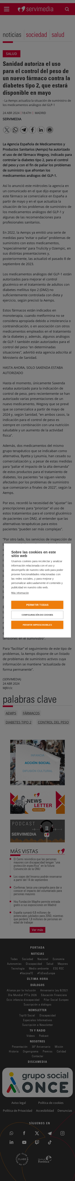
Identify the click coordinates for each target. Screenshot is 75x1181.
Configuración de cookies (37, 615)
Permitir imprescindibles (37, 625)
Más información (20, 593)
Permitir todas (37, 605)
